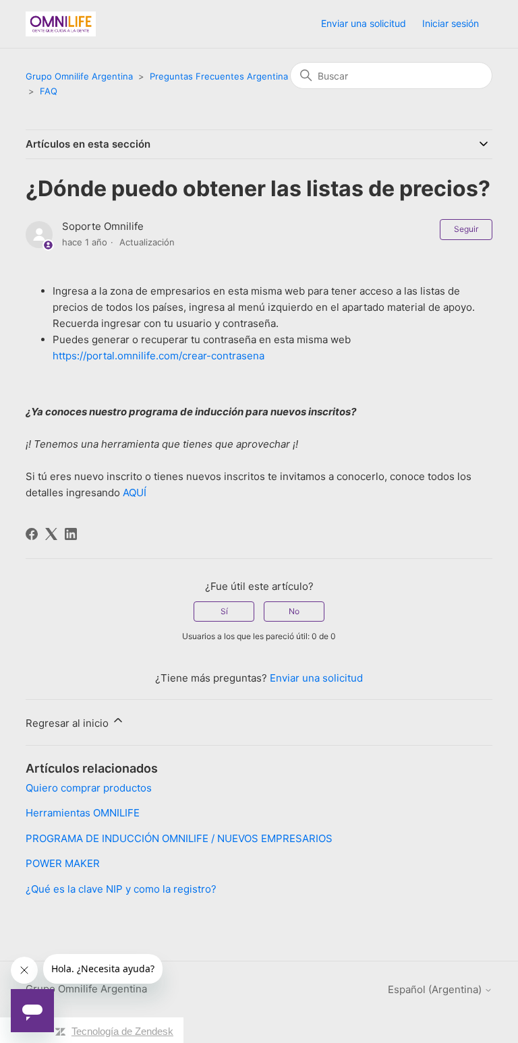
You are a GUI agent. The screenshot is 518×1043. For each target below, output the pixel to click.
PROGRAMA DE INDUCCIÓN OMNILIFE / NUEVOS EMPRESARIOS (179, 838)
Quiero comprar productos (89, 787)
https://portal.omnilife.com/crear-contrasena (158, 355)
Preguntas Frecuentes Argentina (219, 76)
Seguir (466, 229)
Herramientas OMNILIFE (83, 812)
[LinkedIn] (71, 534)
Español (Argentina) (436, 989)
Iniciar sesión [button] (450, 23)
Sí (224, 611)
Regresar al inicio (68, 723)
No (294, 611)
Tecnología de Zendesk (122, 1031)
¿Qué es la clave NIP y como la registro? (121, 889)
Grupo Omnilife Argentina (79, 76)
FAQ (48, 91)
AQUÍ (134, 492)
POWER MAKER (63, 863)
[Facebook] (32, 534)
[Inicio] (61, 23)
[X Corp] (51, 534)
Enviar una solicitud (363, 23)
